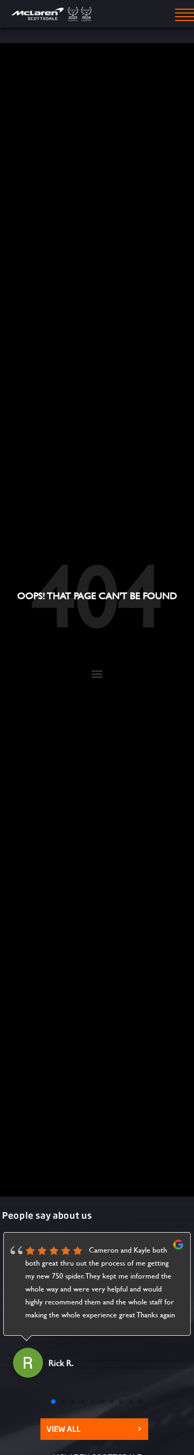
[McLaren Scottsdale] (53, 13)
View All (94, 1428)
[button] (97, 673)
